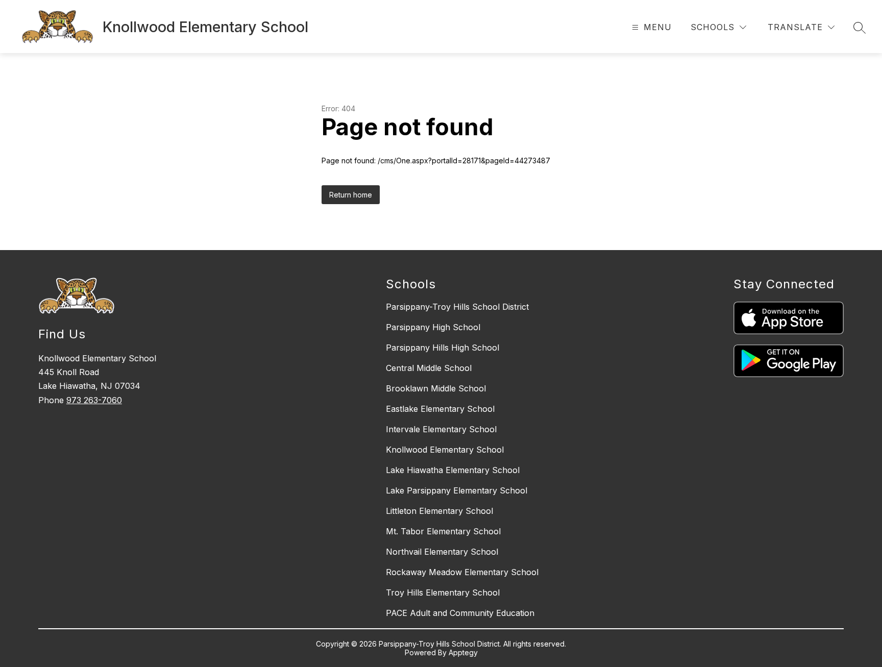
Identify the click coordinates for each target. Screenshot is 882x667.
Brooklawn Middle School (436, 388)
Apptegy (463, 652)
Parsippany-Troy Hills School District (457, 307)
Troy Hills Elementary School (443, 592)
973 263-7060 (94, 400)
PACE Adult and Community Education (460, 613)
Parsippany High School (433, 327)
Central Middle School (429, 368)
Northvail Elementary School (442, 552)
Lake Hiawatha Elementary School (453, 470)
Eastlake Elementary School (440, 409)
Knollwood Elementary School (445, 449)
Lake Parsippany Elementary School (456, 490)
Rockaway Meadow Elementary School (462, 572)
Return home (350, 194)
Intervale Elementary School (441, 429)
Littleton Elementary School (439, 511)
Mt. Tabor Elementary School (443, 531)
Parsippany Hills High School (442, 347)
